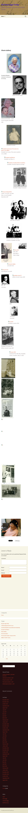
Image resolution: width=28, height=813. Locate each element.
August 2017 (5, 707)
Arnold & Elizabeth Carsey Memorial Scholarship (10, 627)
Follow (18, 540)
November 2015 (6, 750)
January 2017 (5, 721)
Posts (2, 615)
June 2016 (5, 736)
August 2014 (5, 780)
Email (3, 570)
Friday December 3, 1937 (7, 679)
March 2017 (5, 717)
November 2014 (6, 774)
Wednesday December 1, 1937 (8, 683)
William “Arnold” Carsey (5, 637)
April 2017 (4, 715)
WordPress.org (6, 802)
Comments (6, 800)
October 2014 (5, 776)
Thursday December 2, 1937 (8, 681)
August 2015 (5, 756)
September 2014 (6, 778)
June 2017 (5, 711)
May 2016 (4, 738)
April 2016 (4, 740)
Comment (3, 558)
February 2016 (5, 744)
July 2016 (4, 734)
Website (3, 573)
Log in (4, 796)
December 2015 (6, 748)
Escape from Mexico (5, 629)
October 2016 (5, 727)
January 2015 (5, 770)
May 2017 (4, 713)
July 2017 (4, 709)
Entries (5, 798)
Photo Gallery (4, 631)
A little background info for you (7, 625)
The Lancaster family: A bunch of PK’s (8, 635)
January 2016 (5, 746)
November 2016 (6, 725)
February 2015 (5, 768)
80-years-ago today (5, 623)
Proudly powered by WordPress (7, 810)
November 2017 (6, 701)
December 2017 (6, 699)
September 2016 (6, 729)
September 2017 (6, 705)
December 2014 (6, 772)
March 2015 (5, 766)
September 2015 (6, 754)
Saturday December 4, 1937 (8, 677)
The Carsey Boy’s (4, 633)
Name (3, 567)
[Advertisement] (14, 32)
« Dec (7, 658)
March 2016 (5, 742)
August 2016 (5, 732)
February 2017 (5, 719)
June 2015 (5, 760)
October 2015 (5, 752)
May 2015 (4, 762)
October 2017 (5, 703)
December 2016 (6, 723)
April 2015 (4, 764)
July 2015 (4, 758)
